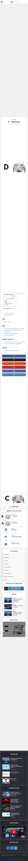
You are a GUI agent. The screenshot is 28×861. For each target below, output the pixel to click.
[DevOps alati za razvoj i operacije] (8, 606)
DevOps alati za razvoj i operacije (18, 606)
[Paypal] (18, 588)
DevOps (14, 598)
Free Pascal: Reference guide (11, 343)
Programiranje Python (16, 536)
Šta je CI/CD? (13, 778)
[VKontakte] (14, 588)
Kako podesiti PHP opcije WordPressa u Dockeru (15, 814)
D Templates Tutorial (9, 313)
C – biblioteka (14, 630)
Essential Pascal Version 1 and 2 (12, 342)
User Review (11, 298)
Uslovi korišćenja (15, 858)
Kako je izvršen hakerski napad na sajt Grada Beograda (16, 807)
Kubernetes (14, 529)
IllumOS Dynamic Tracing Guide (11, 350)
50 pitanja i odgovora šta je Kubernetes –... (16, 759)
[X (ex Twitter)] (6, 588)
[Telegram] (10, 588)
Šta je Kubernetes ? (14, 772)
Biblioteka (14, 119)
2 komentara (13, 810)
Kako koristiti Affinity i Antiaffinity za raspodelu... (18, 600)
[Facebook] (22, 588)
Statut (10, 858)
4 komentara (13, 796)
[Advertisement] (14, 61)
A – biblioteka (14, 522)
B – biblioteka (14, 516)
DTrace (6, 304)
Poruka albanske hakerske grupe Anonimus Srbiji (14, 801)
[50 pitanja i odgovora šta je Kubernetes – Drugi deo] (8, 613)
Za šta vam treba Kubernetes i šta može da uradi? (16, 766)
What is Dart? (7, 321)
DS (14, 856)
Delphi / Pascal (8, 303)
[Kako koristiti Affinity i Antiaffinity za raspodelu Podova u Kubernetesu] (8, 600)
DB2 (6, 301)
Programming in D (8, 314)
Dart (6, 300)
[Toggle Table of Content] (13, 296)
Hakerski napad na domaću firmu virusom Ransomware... (15, 793)
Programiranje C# (15, 543)
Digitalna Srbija (17, 854)
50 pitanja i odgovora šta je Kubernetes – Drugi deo (18, 614)
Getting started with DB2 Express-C (12, 328)
